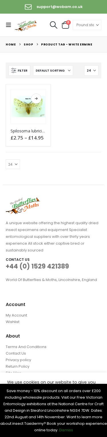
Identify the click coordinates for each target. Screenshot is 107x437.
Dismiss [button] (66, 430)
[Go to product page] (28, 106)
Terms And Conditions (26, 346)
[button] (10, 25)
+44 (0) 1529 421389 (37, 266)
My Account (16, 315)
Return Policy (17, 366)
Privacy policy (18, 360)
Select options (36, 98)
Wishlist (12, 321)
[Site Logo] (26, 25)
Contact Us (16, 353)
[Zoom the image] (23, 200)
